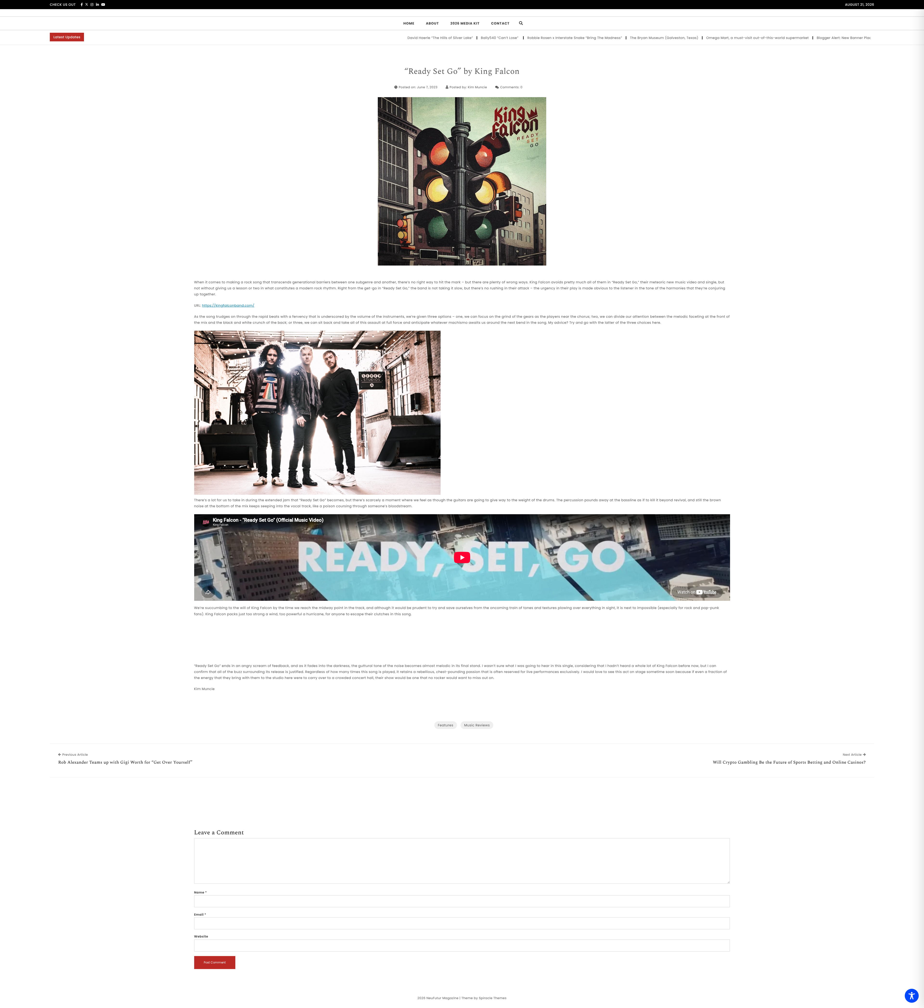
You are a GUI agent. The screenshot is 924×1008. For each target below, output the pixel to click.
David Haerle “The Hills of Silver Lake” (373, 37)
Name (200, 892)
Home (408, 23)
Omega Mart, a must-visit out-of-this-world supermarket (690, 37)
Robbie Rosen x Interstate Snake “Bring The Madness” (507, 37)
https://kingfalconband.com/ (228, 305)
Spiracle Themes (493, 998)
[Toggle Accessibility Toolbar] (911, 995)
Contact (500, 23)
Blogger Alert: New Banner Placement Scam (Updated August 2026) (810, 37)
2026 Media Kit (465, 23)
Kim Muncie (477, 87)
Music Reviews (477, 725)
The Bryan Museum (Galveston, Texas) (597, 37)
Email (200, 914)
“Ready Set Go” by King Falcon (462, 71)
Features (445, 725)
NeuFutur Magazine (442, 998)
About (432, 23)
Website (201, 936)
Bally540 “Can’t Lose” (433, 37)
